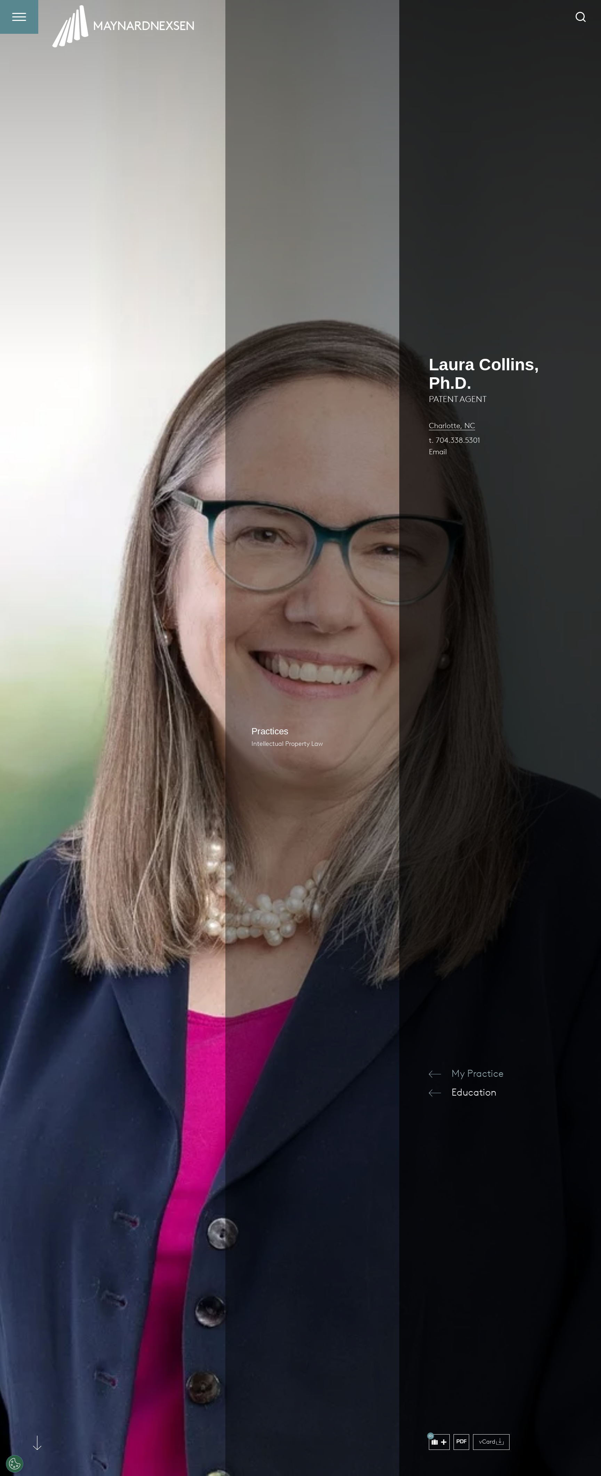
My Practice (477, 1073)
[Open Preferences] (14, 1464)
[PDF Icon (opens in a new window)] (461, 1442)
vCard (487, 1441)
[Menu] (19, 17)
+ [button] (444, 1442)
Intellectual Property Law (287, 744)
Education (473, 1092)
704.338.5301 (458, 440)
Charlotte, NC (452, 425)
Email (438, 451)
